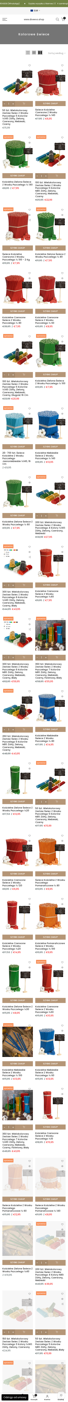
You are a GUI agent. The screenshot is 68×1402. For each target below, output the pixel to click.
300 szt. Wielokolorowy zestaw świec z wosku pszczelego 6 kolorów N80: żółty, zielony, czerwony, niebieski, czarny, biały (15, 671)
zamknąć (63, 4)
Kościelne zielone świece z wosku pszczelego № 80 (50, 256)
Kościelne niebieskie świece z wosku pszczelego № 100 (13, 1072)
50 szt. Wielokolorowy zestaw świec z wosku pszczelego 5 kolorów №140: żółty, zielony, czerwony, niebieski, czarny (15, 117)
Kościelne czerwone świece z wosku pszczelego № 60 (46, 320)
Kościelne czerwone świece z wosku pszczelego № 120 (13, 882)
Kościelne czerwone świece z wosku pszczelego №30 (46, 1009)
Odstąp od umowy (14, 1397)
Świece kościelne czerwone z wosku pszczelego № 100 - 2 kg (16, 257)
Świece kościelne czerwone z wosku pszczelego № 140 (46, 112)
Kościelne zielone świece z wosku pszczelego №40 (17, 1270)
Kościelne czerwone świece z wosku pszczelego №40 (46, 594)
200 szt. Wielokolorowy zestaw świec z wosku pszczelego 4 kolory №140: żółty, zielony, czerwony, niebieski (50, 528)
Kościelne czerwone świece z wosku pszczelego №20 (13, 946)
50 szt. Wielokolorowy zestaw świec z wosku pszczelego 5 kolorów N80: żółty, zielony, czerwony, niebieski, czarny (48, 815)
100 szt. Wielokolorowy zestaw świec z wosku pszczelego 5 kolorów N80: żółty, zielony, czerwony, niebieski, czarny (48, 189)
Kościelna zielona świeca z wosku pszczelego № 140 (17, 183)
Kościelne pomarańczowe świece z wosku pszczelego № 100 (50, 946)
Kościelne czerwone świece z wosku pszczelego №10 (46, 1136)
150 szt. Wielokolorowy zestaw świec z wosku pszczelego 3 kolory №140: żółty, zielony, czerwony (17, 1343)
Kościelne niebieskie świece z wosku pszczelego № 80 (46, 738)
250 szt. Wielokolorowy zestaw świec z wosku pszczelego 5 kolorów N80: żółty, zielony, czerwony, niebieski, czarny (15, 743)
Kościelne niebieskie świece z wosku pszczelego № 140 (46, 455)
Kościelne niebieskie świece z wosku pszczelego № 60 (46, 1072)
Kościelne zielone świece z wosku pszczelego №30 (17, 1008)
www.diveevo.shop (34, 19)
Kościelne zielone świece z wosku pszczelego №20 (17, 809)
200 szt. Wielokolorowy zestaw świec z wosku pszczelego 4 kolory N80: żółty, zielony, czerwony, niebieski (49, 1275)
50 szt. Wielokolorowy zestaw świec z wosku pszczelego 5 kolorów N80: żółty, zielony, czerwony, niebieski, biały (49, 1344)
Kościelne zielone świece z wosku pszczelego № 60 (17, 523)
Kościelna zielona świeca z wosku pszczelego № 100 (50, 382)
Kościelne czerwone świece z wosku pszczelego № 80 (13, 320)
